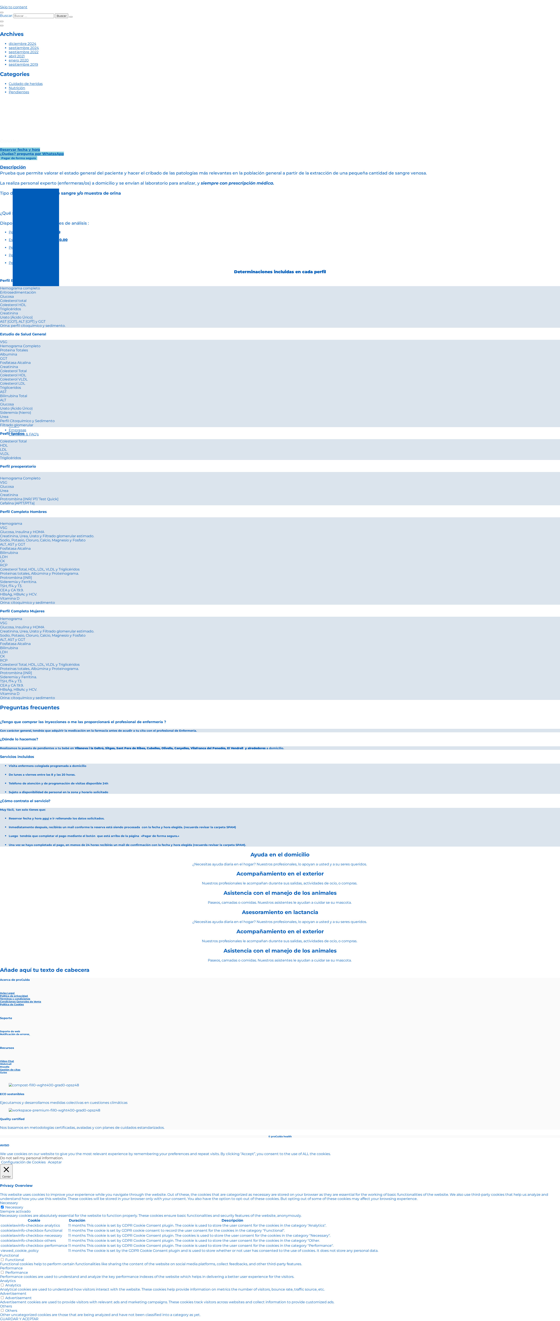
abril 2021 (17, 56)
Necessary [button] (9, 1203)
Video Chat (7, 1061)
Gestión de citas (10, 1069)
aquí (45, 818)
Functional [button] (9, 1255)
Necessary (14, 1207)
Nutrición (17, 88)
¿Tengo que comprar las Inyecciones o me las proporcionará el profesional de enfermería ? (83, 722)
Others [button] (6, 1306)
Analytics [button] (8, 1281)
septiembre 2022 (23, 52)
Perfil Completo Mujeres (22, 611)
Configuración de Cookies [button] (23, 1162)
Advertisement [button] (13, 1293)
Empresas (17, 430)
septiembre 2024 (24, 48)
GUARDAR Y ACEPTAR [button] (19, 1319)
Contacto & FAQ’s (24, 434)
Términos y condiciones (15, 998)
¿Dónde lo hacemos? (19, 739)
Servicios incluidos (17, 757)
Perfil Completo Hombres (23, 512)
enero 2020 (19, 60)
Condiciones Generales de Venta (20, 1001)
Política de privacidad (14, 996)
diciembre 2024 (22, 44)
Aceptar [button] (55, 1162)
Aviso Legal (7, 993)
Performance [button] (11, 1268)
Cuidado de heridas (26, 84)
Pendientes (19, 92)
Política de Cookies (12, 1004)
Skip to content (13, 7)
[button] (280, 466)
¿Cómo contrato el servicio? (25, 801)
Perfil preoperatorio (18, 466)
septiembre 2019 (23, 64)
